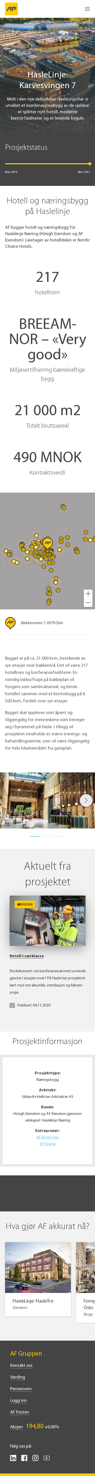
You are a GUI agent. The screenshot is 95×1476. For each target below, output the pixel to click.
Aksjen (16, 1427)
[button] (88, 594)
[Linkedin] (13, 1460)
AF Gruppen (26, 1354)
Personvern (21, 1389)
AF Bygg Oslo (47, 1138)
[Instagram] (35, 1460)
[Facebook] (24, 1460)
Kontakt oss (21, 1366)
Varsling (17, 1377)
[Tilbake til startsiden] (11, 9)
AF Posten (19, 1412)
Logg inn (18, 1401)
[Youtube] (47, 1460)
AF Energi (47, 1144)
